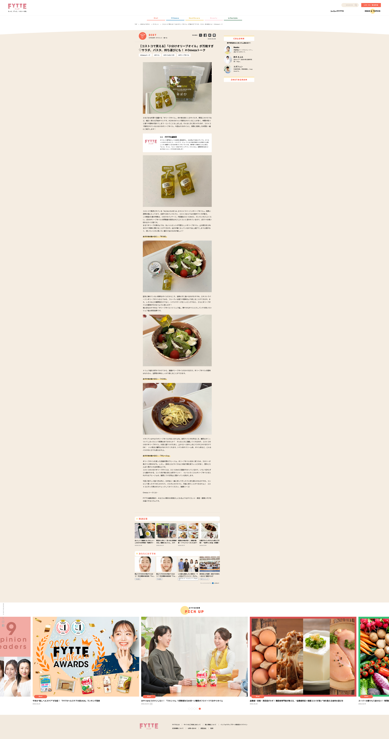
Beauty (213, 18)
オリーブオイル (184, 55)
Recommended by (206, 583)
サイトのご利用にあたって (192, 725)
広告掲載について (178, 728)
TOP (136, 24)
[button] (189, 709)
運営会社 (203, 728)
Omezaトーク (145, 55)
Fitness (175, 18)
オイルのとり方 (169, 55)
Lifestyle (233, 18)
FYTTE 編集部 (171, 137)
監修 (212, 728)
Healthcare (194, 18)
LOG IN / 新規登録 (371, 5)
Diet (156, 18)
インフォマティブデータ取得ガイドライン (234, 725)
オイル (157, 55)
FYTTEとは (176, 725)
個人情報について (210, 725)
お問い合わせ (192, 728)
